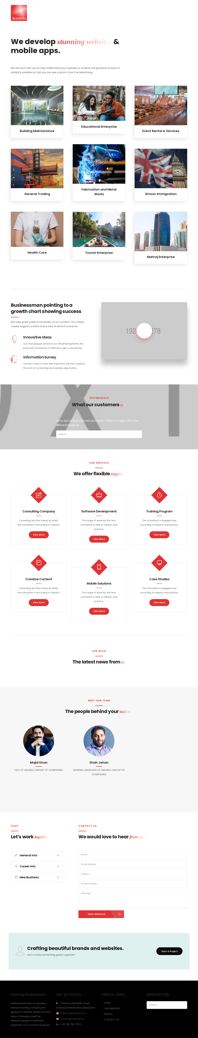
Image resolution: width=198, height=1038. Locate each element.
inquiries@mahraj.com (73, 1013)
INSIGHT (145, 12)
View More (39, 534)
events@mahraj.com (73, 1018)
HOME (112, 12)
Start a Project (169, 951)
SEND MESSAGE (96, 914)
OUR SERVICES (128, 12)
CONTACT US (162, 12)
